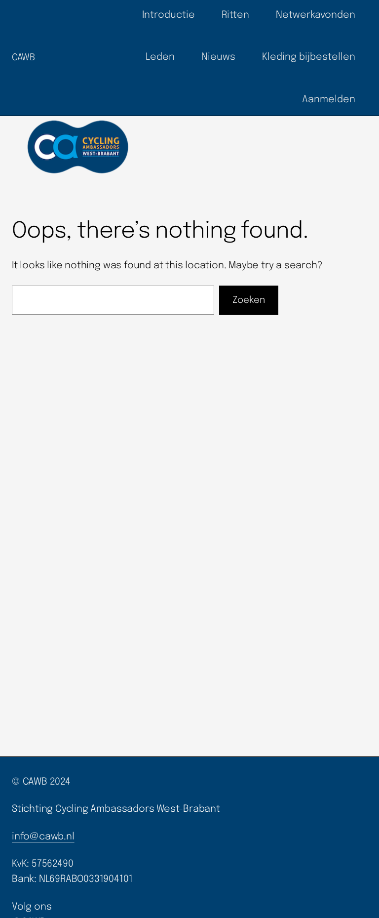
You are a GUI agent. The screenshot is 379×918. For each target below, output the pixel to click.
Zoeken (248, 300)
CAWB (23, 57)
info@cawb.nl (43, 837)
